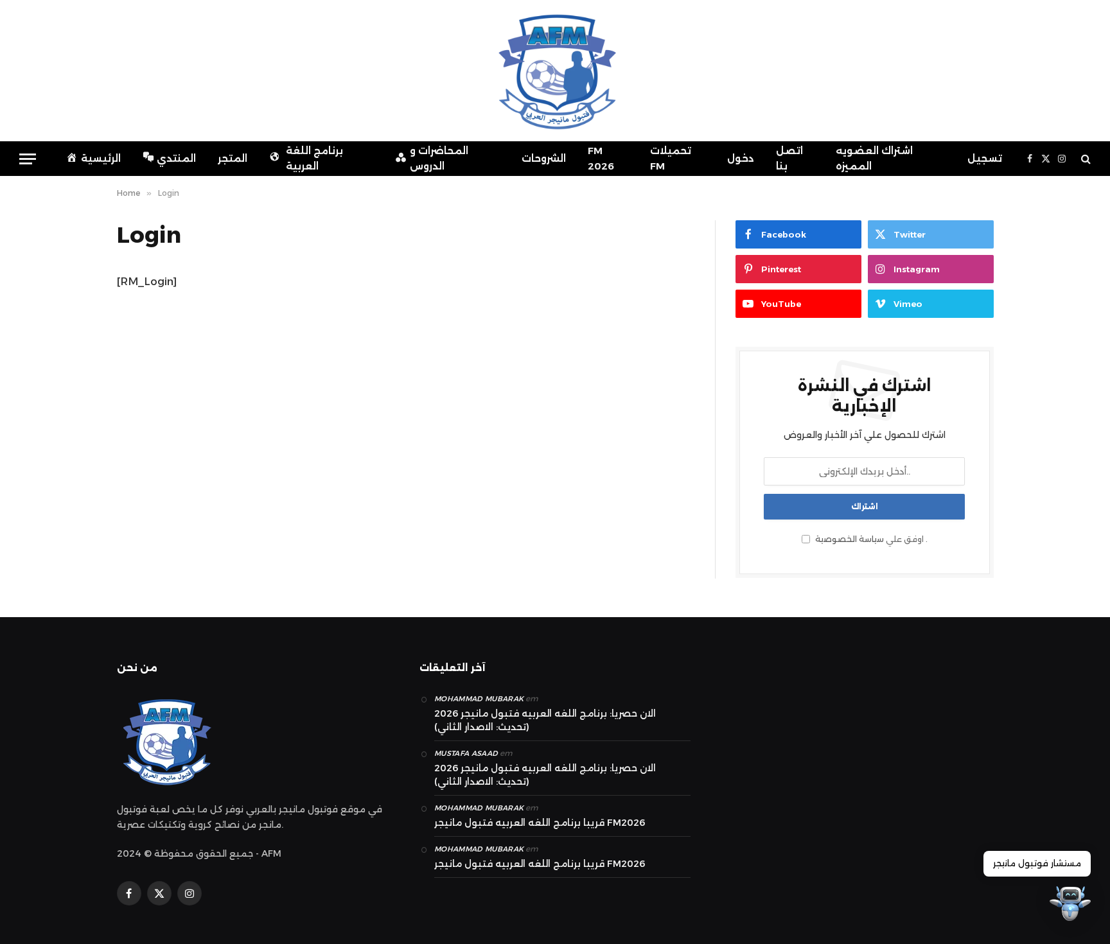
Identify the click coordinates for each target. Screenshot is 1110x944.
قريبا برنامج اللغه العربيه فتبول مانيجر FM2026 (539, 822)
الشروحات (544, 158)
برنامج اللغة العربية (314, 158)
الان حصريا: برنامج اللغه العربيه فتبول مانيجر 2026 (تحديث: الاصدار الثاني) (545, 720)
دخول (740, 158)
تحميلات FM (670, 158)
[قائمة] (27, 158)
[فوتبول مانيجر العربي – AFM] (555, 70)
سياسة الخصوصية (849, 539)
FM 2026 (601, 158)
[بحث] (1085, 158)
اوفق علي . (870, 539)
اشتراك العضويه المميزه (874, 158)
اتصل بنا (789, 158)
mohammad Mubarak (479, 698)
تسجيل (984, 158)
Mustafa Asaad (466, 753)
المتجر (232, 158)
